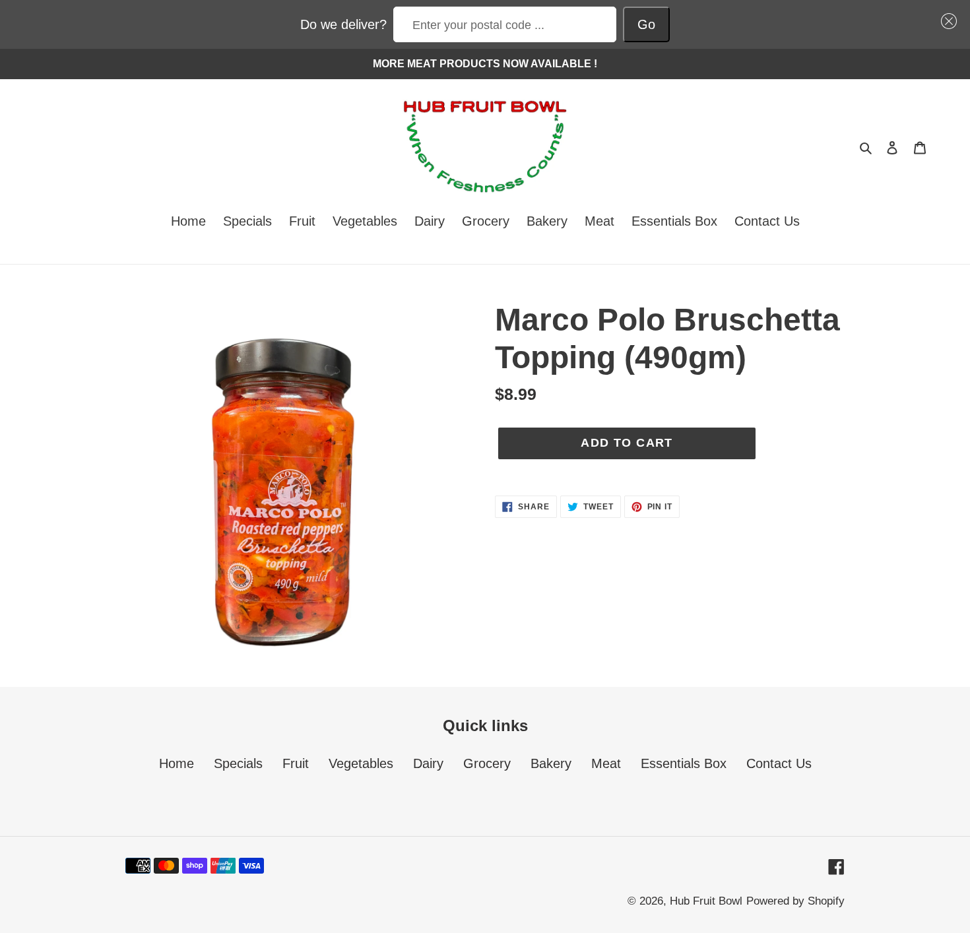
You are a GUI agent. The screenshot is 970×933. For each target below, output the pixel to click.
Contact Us (779, 763)
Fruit (295, 763)
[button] (945, 21)
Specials (238, 763)
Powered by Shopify (795, 901)
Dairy (428, 763)
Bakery (551, 763)
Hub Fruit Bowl (706, 901)
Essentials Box (684, 763)
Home (176, 763)
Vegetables (361, 763)
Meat (606, 763)
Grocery (487, 763)
